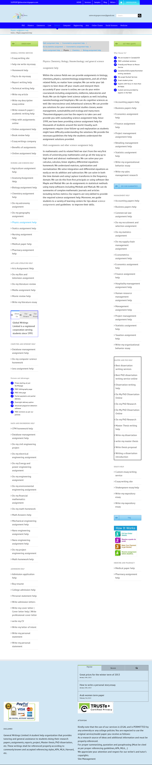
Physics (66, 50)
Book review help (21, 135)
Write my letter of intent (24, 627)
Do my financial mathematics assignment (20, 499)
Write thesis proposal (126, 447)
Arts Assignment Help (23, 268)
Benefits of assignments (24, 147)
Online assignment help (24, 129)
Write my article (20, 94)
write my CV (18, 621)
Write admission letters (23, 601)
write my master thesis (127, 441)
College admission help (24, 589)
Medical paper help (22, 244)
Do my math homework (24, 508)
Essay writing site (20, 58)
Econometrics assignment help (73, 43)
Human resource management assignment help (123, 297)
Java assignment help (23, 368)
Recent (113, 668)
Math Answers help (21, 514)
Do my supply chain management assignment (125, 245)
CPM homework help (22, 428)
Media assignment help (24, 290)
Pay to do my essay (21, 76)
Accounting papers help (127, 102)
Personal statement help (24, 595)
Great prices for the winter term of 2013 (100, 674)
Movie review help (21, 296)
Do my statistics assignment (53, 47)
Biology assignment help (92, 50)
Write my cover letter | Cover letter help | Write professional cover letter (24, 611)
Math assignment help (51, 43)
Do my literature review (24, 284)
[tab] (15, 315)
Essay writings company (24, 141)
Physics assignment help (24, 222)
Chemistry (76, 50)
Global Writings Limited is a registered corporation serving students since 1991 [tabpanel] (24, 328)
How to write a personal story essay (97, 684)
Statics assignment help (51, 50)
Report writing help (22, 82)
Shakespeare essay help (127, 487)
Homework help (20, 70)
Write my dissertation (126, 435)
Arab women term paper (92, 695)
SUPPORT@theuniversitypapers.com (24, 2)
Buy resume (18, 583)
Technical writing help (23, 88)
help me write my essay (24, 64)
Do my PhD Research (126, 403)
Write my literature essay (24, 302)
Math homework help (23, 559)
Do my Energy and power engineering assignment (21, 467)
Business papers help (125, 108)
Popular (90, 667)
